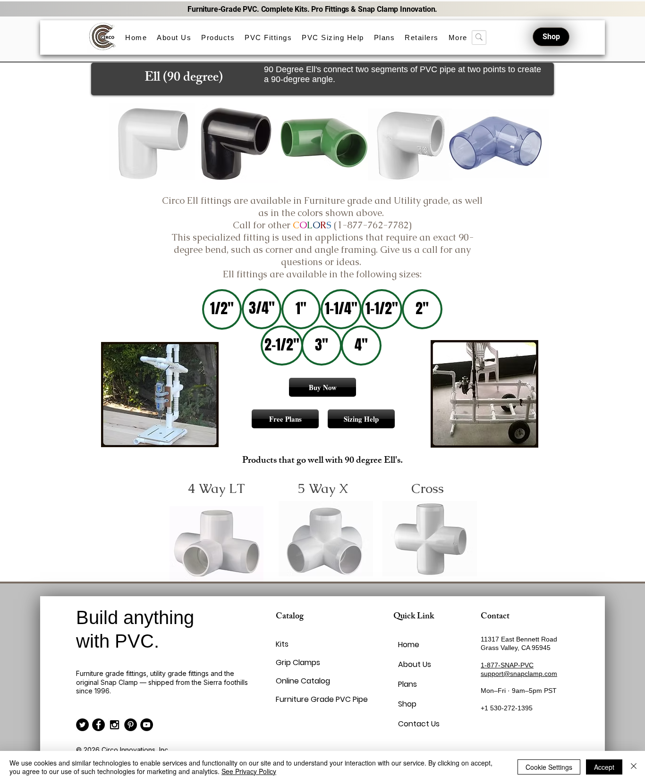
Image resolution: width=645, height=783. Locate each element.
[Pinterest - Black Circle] (130, 724)
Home (408, 644)
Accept (604, 767)
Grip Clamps (298, 662)
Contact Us (419, 723)
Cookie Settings (549, 767)
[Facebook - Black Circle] (98, 724)
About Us (414, 664)
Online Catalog (298, 680)
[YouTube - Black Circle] (146, 724)
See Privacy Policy (248, 771)
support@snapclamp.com (519, 673)
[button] (218, 37)
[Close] (633, 766)
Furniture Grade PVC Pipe (298, 699)
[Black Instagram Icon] (114, 724)
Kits (282, 644)
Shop (407, 704)
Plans (407, 684)
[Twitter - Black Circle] (82, 724)
